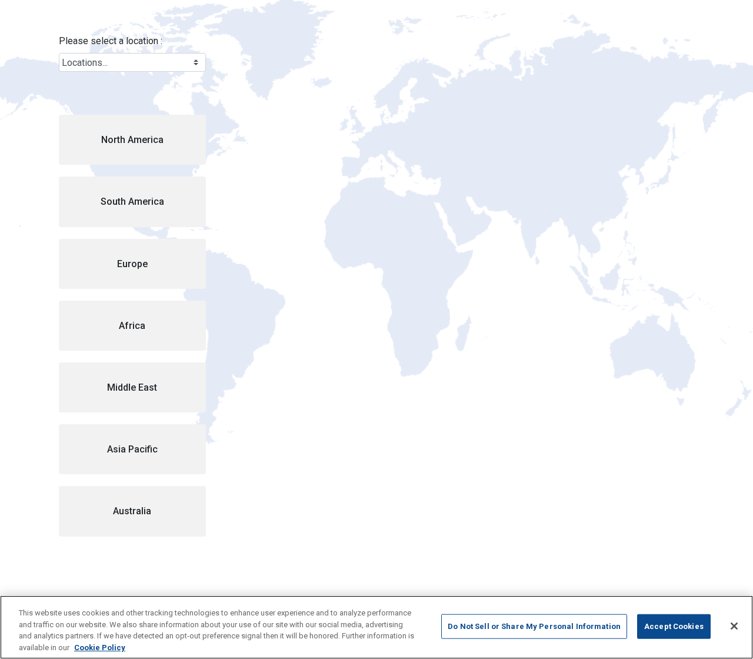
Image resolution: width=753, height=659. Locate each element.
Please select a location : (110, 40)
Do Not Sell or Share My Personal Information (534, 626)
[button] (132, 139)
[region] (376, 627)
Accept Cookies (674, 626)
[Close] (734, 626)
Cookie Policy (99, 647)
